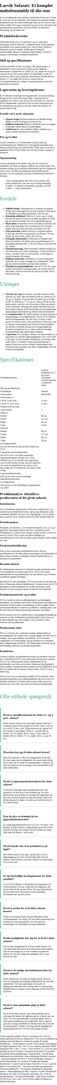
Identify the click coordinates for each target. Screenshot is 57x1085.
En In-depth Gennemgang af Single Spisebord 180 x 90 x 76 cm (28, 1045)
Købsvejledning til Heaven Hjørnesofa (17, 1039)
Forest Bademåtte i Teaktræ (40, 1059)
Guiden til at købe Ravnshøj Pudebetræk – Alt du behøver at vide (24, 1042)
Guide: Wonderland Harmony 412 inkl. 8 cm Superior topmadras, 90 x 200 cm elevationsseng (28, 1074)
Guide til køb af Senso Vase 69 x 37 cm (29, 1064)
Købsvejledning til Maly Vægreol (22, 1071)
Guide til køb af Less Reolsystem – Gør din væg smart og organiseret (28, 1065)
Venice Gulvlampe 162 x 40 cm (36, 1036)
